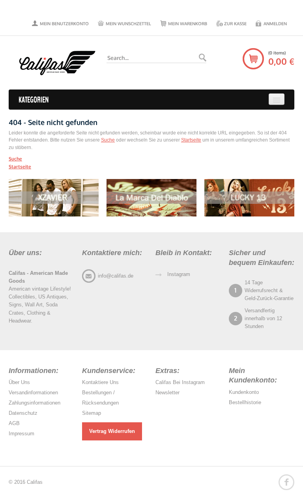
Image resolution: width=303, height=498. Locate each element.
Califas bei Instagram (180, 382)
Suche (108, 140)
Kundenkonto (244, 392)
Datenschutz (23, 413)
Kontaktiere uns (100, 382)
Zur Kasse (235, 23)
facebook (286, 482)
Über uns (19, 382)
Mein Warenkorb (187, 23)
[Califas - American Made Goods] (54, 63)
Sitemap (91, 413)
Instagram (178, 274)
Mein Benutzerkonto (64, 23)
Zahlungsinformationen (34, 403)
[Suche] (202, 58)
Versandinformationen (33, 392)
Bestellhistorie (245, 402)
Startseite (191, 140)
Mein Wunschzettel (128, 23)
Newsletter (167, 392)
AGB (14, 423)
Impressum (21, 433)
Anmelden (275, 23)
